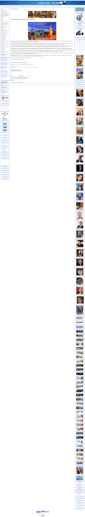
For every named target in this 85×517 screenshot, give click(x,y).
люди (82, 45)
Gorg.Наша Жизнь (14, 8)
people (82, 46)
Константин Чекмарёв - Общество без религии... (4, 85)
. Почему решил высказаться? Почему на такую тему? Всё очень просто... (4, 63)
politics (82, 41)
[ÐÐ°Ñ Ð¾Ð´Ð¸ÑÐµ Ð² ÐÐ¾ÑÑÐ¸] (79, 473)
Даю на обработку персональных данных (18, 78)
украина (82, 51)
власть (80, 41)
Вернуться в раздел (17, 82)
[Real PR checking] (5, 124)
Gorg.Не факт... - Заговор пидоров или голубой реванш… (4, 87)
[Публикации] (79, 319)
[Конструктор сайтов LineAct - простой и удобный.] (4, 99)
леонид (80, 50)
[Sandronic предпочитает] (79, 328)
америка (80, 46)
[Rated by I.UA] (5, 144)
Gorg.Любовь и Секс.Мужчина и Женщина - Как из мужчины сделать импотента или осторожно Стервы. (4, 93)
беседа (82, 50)
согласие (14, 78)
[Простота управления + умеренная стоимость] (42, 516)
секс (77, 46)
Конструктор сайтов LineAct (42, 514)
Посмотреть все (3, 78)
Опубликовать (79, 501)
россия (82, 40)
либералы (80, 51)
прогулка (80, 45)
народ (77, 41)
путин (77, 45)
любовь (77, 50)
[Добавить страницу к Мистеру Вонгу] (79, 509)
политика (78, 40)
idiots (77, 51)
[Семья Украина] (4, 149)
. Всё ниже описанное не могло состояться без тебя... (4, 67)
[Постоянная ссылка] (19, 69)
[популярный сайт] (79, 506)
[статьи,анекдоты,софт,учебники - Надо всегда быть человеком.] (38, 512)
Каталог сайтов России (5, 171)
